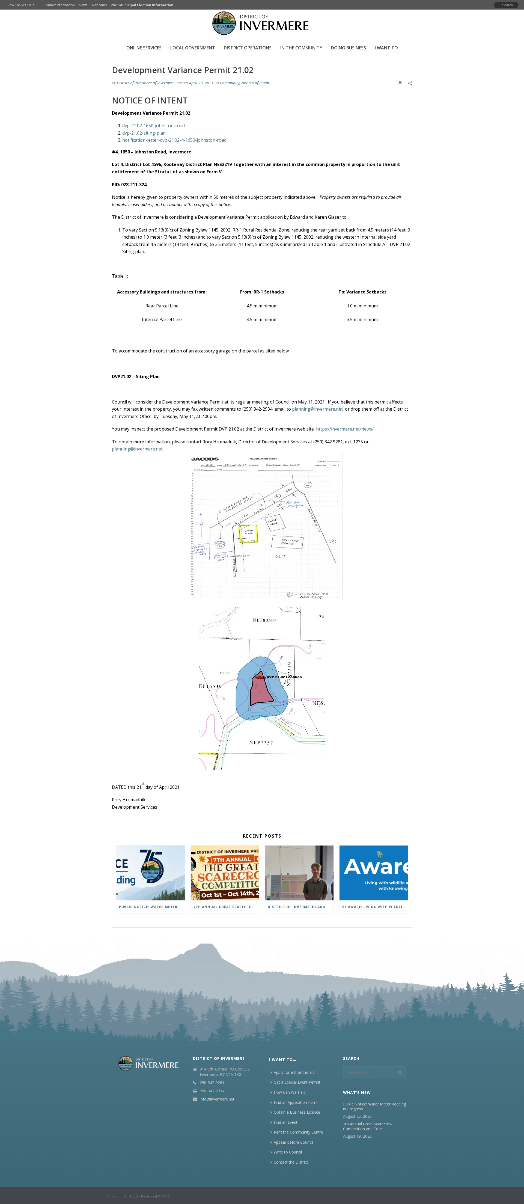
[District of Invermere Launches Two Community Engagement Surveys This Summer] (299, 873)
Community (229, 82)
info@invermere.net (217, 1099)
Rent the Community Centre (298, 1132)
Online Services (144, 48)
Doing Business (348, 48)
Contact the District (291, 1162)
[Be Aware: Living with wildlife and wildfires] (374, 873)
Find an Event (285, 1122)
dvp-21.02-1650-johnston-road (153, 126)
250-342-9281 (212, 1082)
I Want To (386, 48)
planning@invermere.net (317, 409)
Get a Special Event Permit (297, 1082)
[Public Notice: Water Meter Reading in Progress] (150, 873)
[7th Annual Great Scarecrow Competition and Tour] (225, 873)
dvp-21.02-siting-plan (144, 133)
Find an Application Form (296, 1102)
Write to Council (288, 1152)
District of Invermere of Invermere (145, 82)
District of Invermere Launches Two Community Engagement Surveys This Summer (301, 907)
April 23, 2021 (201, 82)
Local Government (192, 48)
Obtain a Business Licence (297, 1112)
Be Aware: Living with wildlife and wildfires (375, 907)
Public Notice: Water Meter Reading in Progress (152, 907)
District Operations (248, 48)
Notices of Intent (255, 82)
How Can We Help (290, 1092)
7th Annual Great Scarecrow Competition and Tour (226, 907)
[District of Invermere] (262, 23)
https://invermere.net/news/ (345, 429)
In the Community (301, 48)
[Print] (400, 83)
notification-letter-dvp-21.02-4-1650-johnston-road (174, 140)
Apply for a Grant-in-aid (294, 1072)
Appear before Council (293, 1142)
